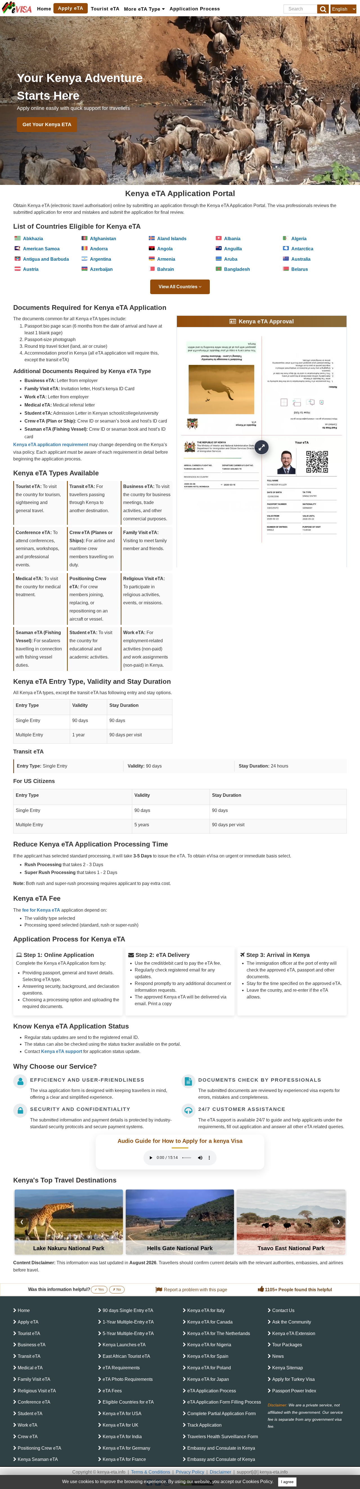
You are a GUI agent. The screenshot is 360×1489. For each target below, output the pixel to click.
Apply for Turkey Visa (293, 1379)
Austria (30, 269)
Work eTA (27, 1425)
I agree (287, 1482)
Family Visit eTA (34, 1379)
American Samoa (41, 248)
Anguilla (232, 248)
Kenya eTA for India (122, 1436)
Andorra (98, 248)
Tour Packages (287, 1344)
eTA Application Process (211, 1390)
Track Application (204, 1425)
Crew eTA (28, 1436)
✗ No (117, 1289)
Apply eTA (70, 8)
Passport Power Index (294, 1390)
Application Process (195, 9)
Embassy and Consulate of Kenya (221, 1459)
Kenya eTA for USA (122, 1413)
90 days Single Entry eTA (128, 1310)
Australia (300, 259)
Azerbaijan (101, 269)
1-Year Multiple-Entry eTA (128, 1322)
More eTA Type (143, 9)
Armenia (165, 259)
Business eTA (32, 1344)
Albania (231, 238)
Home (44, 9)
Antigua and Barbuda (45, 259)
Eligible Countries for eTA (128, 1402)
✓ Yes (99, 1289)
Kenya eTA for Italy (206, 1310)
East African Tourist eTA (126, 1356)
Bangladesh (236, 269)
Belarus (299, 269)
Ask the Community (291, 1322)
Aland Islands (171, 238)
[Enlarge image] (261, 447)
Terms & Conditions (150, 1472)
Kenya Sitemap (287, 1367)
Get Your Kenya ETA (46, 124)
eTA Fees (112, 1390)
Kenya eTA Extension (293, 1333)
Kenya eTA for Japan (208, 1379)
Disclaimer (220, 1472)
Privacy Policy (190, 1472)
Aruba (230, 259)
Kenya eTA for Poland (209, 1367)
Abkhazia (32, 238)
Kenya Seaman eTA (38, 1459)
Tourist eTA (105, 9)
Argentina (100, 259)
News (278, 1356)
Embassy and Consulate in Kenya (221, 1448)
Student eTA (30, 1413)
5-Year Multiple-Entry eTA (128, 1333)
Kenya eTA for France (124, 1459)
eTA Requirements (121, 1367)
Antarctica (301, 248)
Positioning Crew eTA (39, 1448)
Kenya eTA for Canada (210, 1322)
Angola (164, 248)
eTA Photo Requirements (128, 1379)
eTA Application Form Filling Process (224, 1402)
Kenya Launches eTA (124, 1344)
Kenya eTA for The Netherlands (218, 1333)
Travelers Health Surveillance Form (222, 1436)
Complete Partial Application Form (221, 1413)
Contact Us (283, 1310)
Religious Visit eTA (37, 1390)
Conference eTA (34, 1402)
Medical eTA (30, 1367)
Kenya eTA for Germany (126, 1448)
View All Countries (179, 286)
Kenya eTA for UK (120, 1425)
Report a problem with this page (195, 1289)
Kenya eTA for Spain (207, 1356)
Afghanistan (102, 238)
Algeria (298, 238)
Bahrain (165, 269)
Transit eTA (29, 1356)
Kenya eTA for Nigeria (209, 1344)
